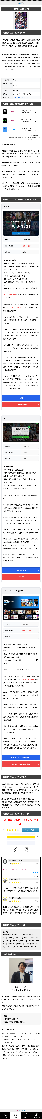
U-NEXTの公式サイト (21, 404)
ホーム (5, 1118)
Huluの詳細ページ (21, 570)
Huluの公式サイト (21, 577)
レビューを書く (30, 830)
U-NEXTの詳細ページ (21, 398)
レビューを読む (33, 872)
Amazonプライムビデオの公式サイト (21, 764)
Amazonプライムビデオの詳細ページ (21, 757)
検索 (16, 1118)
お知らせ (26, 1118)
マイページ (37, 1118)
